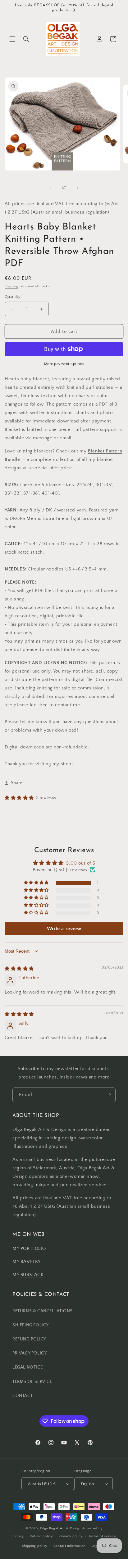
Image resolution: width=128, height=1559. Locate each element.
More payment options (64, 364)
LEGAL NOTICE (27, 1367)
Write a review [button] (64, 928)
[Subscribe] (108, 1095)
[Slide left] (50, 188)
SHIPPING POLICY (30, 1325)
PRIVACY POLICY (29, 1353)
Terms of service (103, 1536)
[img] (19, 968)
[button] (12, 39)
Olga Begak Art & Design (60, 1528)
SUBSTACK (32, 1274)
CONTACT (22, 1395)
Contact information (69, 1546)
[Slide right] (78, 188)
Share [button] (17, 782)
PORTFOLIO (33, 1248)
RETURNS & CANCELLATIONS (42, 1311)
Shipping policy (35, 1546)
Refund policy (41, 1536)
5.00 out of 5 (80, 863)
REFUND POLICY (29, 1339)
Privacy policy (71, 1536)
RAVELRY (31, 1261)
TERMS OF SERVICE (32, 1381)
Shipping (11, 286)
